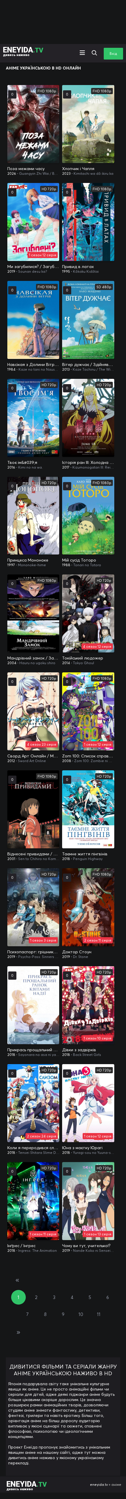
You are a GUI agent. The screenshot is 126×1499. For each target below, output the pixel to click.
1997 (11, 565)
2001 (11, 859)
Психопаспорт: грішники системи (33, 951)
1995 (66, 271)
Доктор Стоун (76, 951)
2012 (11, 761)
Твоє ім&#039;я (22, 462)
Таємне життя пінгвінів (85, 854)
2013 (66, 369)
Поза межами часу (26, 168)
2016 (11, 467)
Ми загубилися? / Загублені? (33, 266)
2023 (66, 173)
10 (81, 1314)
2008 (66, 761)
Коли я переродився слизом (33, 1147)
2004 (11, 663)
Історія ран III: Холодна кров (88, 462)
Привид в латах (78, 266)
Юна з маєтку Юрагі (82, 1147)
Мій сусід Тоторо (79, 560)
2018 (66, 859)
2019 (11, 271)
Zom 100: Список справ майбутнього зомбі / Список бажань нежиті (88, 756)
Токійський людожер (82, 658)
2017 (65, 467)
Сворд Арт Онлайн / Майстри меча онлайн (33, 756)
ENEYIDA (23, 51)
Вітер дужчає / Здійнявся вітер (88, 364)
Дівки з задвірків (79, 1049)
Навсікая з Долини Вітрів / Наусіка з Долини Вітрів (33, 364)
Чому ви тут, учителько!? (86, 1245)
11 (99, 1314)
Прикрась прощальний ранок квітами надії (33, 1049)
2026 (11, 173)
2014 (66, 663)
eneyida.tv (99, 1484)
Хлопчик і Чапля (78, 168)
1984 (11, 369)
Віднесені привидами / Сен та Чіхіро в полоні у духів (33, 854)
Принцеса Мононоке (27, 560)
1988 (66, 565)
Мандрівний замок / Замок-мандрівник (33, 658)
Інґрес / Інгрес (21, 1245)
